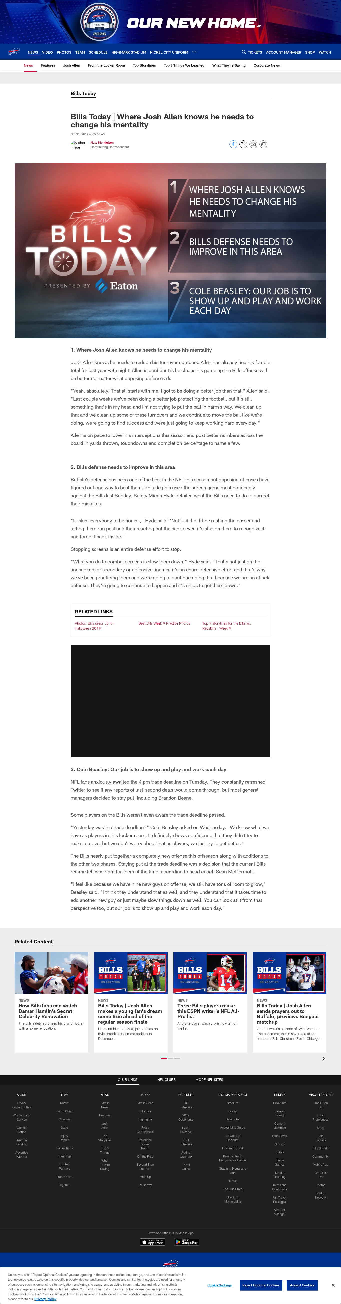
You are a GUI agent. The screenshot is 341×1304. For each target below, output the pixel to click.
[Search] (244, 51)
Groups (280, 1144)
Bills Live (145, 1111)
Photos (320, 1185)
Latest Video (145, 1103)
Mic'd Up (145, 1176)
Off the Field (145, 1156)
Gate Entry (233, 1119)
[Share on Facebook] (233, 147)
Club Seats (279, 1136)
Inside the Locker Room (145, 1144)
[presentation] (324, 1059)
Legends (64, 1184)
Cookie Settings (219, 1285)
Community (320, 1156)
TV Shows (145, 1185)
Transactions (64, 1148)
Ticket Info (280, 1103)
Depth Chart (64, 1111)
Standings (64, 1156)
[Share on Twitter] (243, 147)
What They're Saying (105, 1165)
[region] (170, 1285)
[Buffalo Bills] (170, 1265)
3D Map (232, 1180)
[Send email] (253, 147)
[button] (170, 701)
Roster (64, 1103)
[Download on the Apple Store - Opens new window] (152, 1242)
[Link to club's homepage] (14, 52)
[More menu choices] (194, 52)
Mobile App (320, 1164)
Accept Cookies (302, 1285)
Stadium (232, 1103)
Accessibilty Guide (232, 1127)
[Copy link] (263, 144)
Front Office (64, 1176)
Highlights (145, 1119)
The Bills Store (232, 1189)
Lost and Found (232, 1148)
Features (104, 1115)
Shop (320, 1127)
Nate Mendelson (102, 142)
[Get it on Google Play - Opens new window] (187, 1244)
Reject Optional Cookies (261, 1285)
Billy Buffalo (320, 1148)
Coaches (64, 1119)
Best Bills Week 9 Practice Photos (164, 623)
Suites (279, 1152)
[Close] (333, 1285)
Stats (64, 1127)
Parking (232, 1111)
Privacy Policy (45, 1299)
